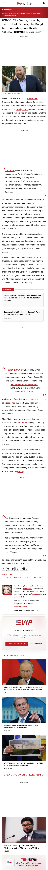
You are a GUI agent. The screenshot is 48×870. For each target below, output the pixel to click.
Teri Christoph (7, 32)
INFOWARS (18, 578)
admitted (20, 225)
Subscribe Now (36, 644)
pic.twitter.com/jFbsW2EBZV (24, 384)
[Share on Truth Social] (8, 569)
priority (20, 471)
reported (18, 200)
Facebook (35, 594)
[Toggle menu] (4, 3)
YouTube (19, 597)
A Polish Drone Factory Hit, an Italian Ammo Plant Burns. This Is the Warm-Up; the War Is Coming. (23, 688)
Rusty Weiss (8, 730)
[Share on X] (3, 569)
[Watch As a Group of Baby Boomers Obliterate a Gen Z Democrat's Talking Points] (24, 830)
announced (32, 98)
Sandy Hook (22, 109)
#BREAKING (16, 370)
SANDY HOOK (38, 578)
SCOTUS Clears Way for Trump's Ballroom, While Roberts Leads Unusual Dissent (22, 14)
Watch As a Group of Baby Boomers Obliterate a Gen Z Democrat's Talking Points (21, 848)
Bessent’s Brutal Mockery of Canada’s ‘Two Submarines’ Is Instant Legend (21, 726)
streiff (5, 692)
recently (23, 241)
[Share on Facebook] (13, 569)
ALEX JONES (6, 578)
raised (5, 237)
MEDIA (27, 578)
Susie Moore (8, 768)
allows (13, 450)
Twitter (17, 591)
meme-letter (27, 589)
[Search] (44, 3)
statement (23, 423)
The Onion (10, 170)
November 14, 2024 (24, 391)
